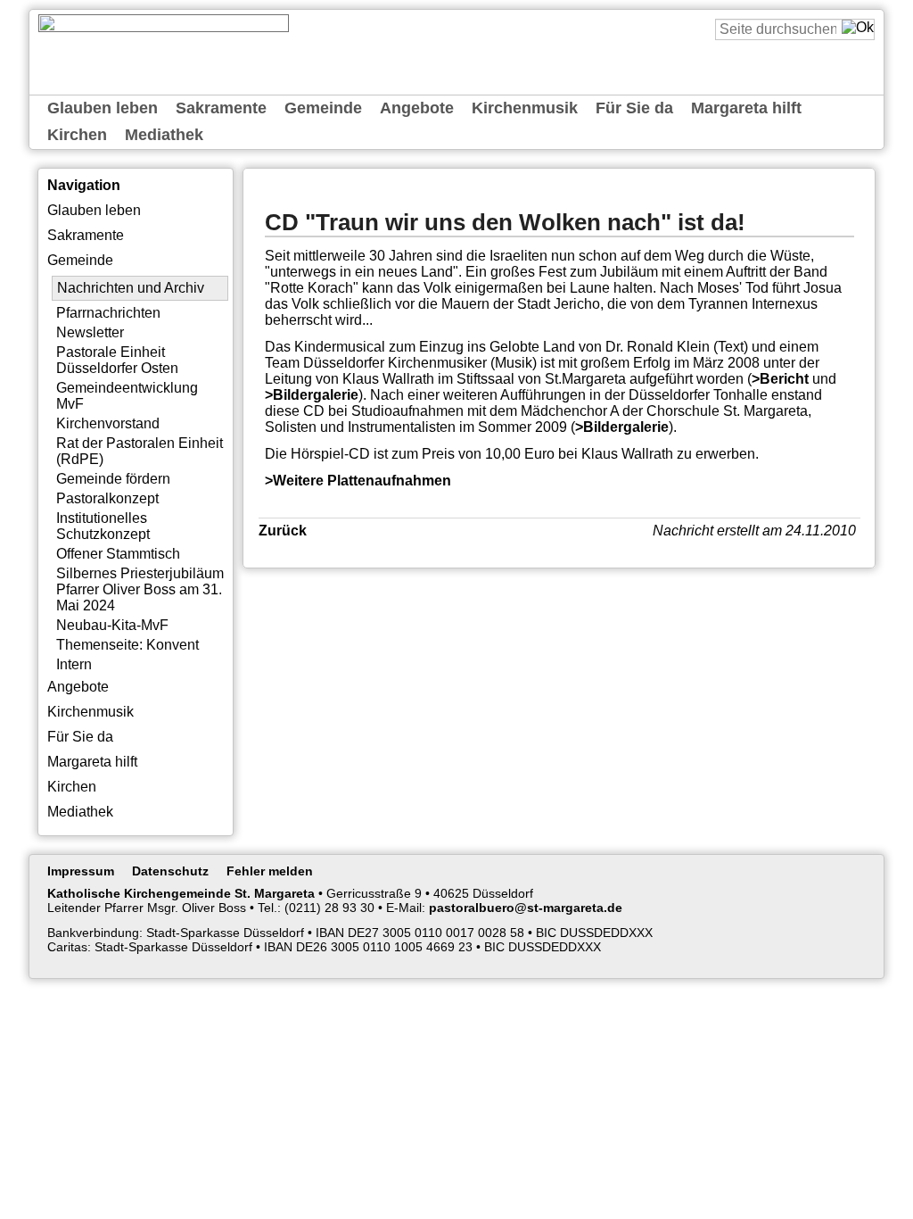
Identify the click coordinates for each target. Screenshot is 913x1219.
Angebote (417, 108)
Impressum (80, 871)
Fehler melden (269, 871)
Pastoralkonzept (107, 498)
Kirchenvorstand (108, 423)
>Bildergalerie (311, 394)
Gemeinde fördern (113, 478)
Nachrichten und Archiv (130, 287)
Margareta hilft (746, 108)
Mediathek (164, 135)
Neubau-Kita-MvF (112, 625)
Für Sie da (634, 108)
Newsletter (90, 332)
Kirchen (77, 135)
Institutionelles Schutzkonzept (103, 526)
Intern (74, 664)
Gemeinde (323, 108)
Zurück (283, 530)
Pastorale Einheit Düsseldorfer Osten (117, 360)
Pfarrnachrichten (108, 312)
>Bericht (780, 378)
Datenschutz (170, 871)
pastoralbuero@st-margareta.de (525, 907)
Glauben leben (102, 108)
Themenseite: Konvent (127, 644)
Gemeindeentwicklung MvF (127, 395)
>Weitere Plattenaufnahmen (358, 480)
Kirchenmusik (525, 108)
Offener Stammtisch (118, 553)
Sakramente (221, 108)
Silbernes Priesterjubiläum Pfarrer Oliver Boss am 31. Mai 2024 (140, 589)
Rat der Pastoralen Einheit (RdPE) (139, 451)
